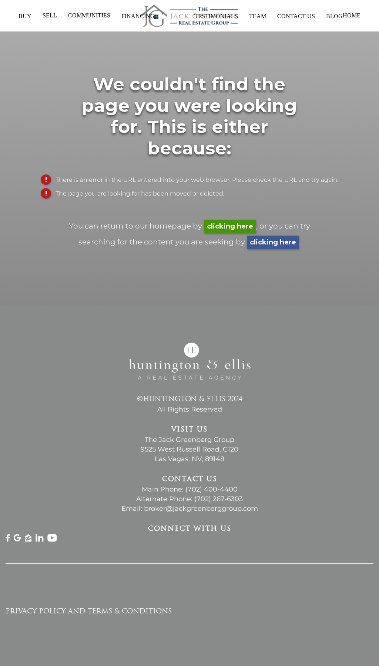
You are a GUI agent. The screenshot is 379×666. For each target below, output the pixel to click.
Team (257, 16)
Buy (25, 16)
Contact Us (296, 16)
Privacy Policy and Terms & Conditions (89, 612)
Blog (334, 16)
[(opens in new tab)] (8, 539)
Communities (89, 15)
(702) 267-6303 (218, 499)
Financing (138, 16)
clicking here (230, 226)
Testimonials (216, 16)
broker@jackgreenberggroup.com (201, 509)
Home (351, 16)
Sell (50, 15)
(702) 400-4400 (211, 489)
